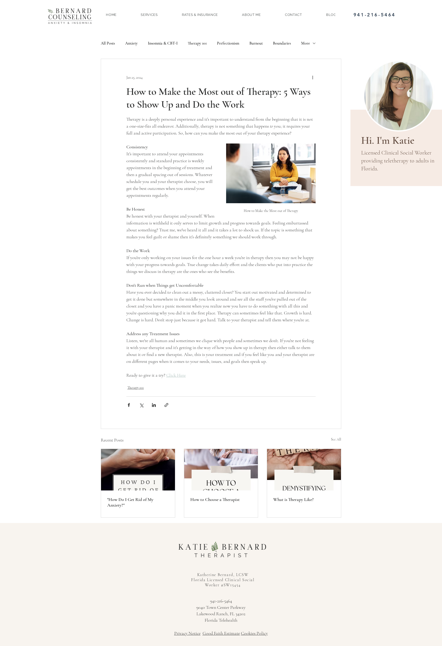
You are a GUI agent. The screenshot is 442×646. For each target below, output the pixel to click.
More (305, 43)
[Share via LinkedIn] (153, 405)
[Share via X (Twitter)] (141, 405)
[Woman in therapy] (221, 469)
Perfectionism (228, 43)
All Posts (108, 43)
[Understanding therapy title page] (304, 469)
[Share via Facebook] (128, 405)
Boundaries (282, 43)
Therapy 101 (197, 43)
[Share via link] (166, 405)
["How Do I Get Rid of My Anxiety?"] (138, 469)
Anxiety (131, 43)
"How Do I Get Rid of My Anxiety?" (130, 502)
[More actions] (313, 77)
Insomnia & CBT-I (163, 43)
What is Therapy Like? (293, 499)
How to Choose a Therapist (215, 499)
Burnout (256, 43)
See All (336, 439)
